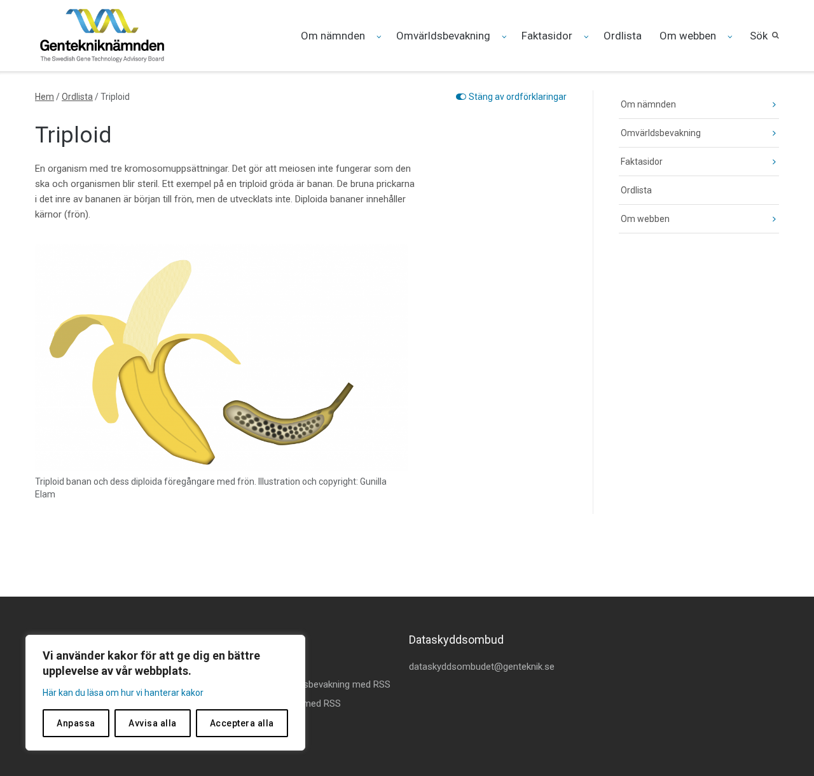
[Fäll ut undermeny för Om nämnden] (380, 36)
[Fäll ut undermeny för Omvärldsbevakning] (505, 36)
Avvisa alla (152, 723)
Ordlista (623, 35)
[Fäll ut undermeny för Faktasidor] (587, 36)
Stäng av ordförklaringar (518, 97)
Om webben (687, 35)
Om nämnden (333, 35)
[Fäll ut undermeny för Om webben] (731, 36)
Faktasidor (546, 35)
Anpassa (76, 723)
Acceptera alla (242, 723)
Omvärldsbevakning (443, 35)
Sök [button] (759, 35)
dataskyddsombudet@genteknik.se (482, 666)
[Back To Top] (782, 745)
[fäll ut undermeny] (764, 104)
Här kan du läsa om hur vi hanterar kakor (123, 693)
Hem (44, 97)
